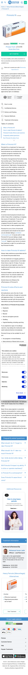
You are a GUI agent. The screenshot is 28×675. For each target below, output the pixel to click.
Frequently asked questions (11, 135)
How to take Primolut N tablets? (12, 130)
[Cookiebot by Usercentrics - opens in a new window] (19, 345)
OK (22, 397)
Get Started (14, 54)
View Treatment (12, 611)
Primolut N (5, 9)
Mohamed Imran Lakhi (17, 550)
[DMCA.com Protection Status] (18, 624)
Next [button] (25, 27)
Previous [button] (2, 27)
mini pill (4, 241)
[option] (14, 29)
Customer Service (14, 619)
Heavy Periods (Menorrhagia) (15, 7)
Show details (19, 393)
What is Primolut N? (9, 127)
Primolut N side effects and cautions (14, 133)
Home (3, 7)
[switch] (24, 377)
